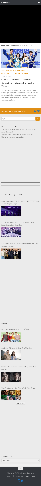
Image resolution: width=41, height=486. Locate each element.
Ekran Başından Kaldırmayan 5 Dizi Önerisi (15, 329)
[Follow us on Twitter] (38, 111)
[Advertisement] (20, 21)
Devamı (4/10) (20, 403)
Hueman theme (30, 476)
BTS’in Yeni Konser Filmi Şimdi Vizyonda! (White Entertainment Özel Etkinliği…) (18, 223)
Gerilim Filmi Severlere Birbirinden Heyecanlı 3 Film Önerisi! (18, 368)
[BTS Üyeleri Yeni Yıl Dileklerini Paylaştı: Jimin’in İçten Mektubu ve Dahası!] (11, 254)
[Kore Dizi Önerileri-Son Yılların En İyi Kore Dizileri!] (11, 395)
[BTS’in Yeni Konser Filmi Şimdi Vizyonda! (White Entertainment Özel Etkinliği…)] (11, 232)
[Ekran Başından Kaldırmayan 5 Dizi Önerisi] (11, 337)
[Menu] (38, 2)
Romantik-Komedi (21, 73)
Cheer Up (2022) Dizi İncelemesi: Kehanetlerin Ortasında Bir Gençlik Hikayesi (17, 83)
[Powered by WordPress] (13, 476)
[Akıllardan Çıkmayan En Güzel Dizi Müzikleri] (11, 355)
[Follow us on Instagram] (35, 111)
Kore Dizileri (6, 71)
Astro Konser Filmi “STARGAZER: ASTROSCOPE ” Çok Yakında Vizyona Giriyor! (20, 202)
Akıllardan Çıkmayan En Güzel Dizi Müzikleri (16, 348)
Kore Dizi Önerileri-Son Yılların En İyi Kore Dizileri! (19, 388)
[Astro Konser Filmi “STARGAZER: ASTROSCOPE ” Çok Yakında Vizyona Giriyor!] (11, 211)
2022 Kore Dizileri (20, 71)
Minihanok (6, 2)
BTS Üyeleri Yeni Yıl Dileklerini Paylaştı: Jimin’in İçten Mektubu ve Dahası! (19, 244)
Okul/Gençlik (6, 73)
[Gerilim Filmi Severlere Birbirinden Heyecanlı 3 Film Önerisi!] (11, 377)
